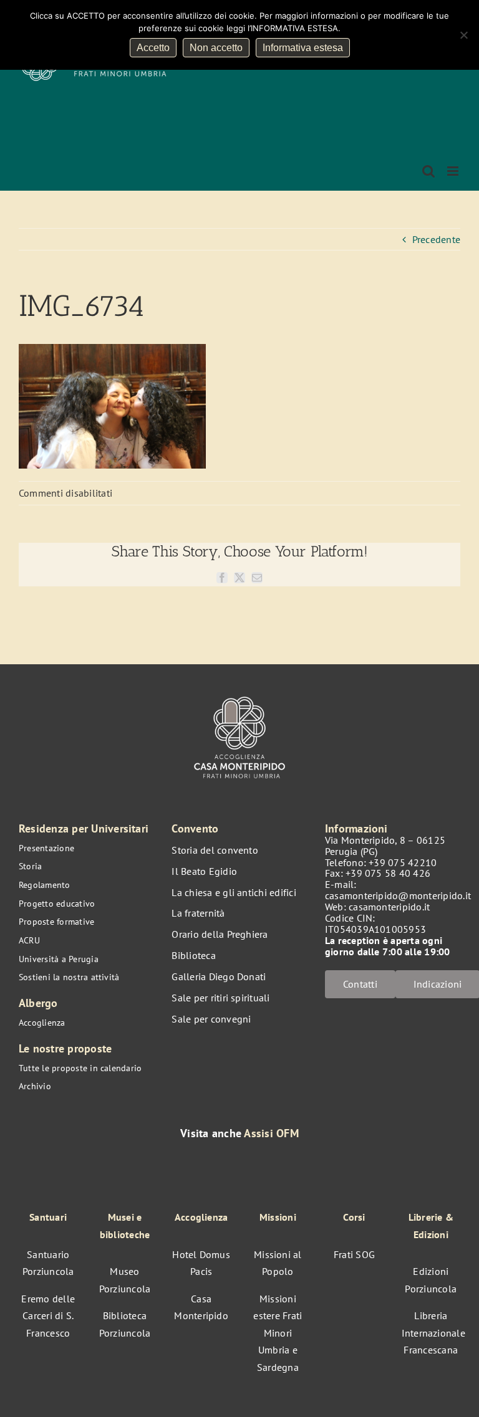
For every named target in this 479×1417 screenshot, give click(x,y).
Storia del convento (215, 850)
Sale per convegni (211, 1019)
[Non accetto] (463, 35)
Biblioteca (193, 955)
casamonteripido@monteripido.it (398, 895)
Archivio (35, 1086)
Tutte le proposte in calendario (80, 1068)
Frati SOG (354, 1254)
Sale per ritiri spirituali (220, 997)
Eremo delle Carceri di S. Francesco (48, 1315)
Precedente (436, 239)
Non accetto (216, 47)
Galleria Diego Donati (219, 976)
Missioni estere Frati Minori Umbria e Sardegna (277, 1332)
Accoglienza (42, 1022)
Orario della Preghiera (220, 934)
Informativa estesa (303, 47)
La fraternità (198, 913)
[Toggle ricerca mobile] (428, 171)
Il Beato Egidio (204, 871)
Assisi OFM (271, 1133)
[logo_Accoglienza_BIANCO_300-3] (239, 694)
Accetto (153, 47)
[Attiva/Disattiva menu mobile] (453, 171)
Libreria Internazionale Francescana (433, 1332)
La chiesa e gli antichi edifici (234, 892)
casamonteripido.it (389, 906)
